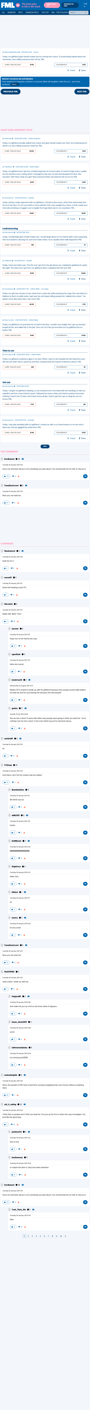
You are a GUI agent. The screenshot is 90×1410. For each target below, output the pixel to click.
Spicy (20, 13)
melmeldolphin (11, 1075)
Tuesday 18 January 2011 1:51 (20, 796)
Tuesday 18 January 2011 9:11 (20, 898)
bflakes (15, 892)
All (3, 13)
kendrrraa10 (17, 680)
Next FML (82, 92)
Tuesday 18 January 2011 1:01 (12, 583)
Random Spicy (32, 13)
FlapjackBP (16, 997)
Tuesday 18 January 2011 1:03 (12, 491)
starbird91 (8, 739)
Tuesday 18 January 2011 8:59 (20, 1002)
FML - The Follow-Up (60, 13)
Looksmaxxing (10, 229)
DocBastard (9, 459)
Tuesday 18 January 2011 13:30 (20, 1028)
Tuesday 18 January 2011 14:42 (20, 1163)
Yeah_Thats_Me (19, 1210)
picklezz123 (17, 1132)
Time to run (8, 351)
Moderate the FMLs (69, 5)
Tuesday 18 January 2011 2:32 (20, 1138)
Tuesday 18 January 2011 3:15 (20, 635)
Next (45, 446)
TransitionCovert (11, 486)
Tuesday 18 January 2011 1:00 (12, 557)
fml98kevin (17, 841)
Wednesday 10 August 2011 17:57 (21, 686)
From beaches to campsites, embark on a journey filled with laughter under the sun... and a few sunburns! (41, 82)
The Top (45, 13)
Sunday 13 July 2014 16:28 (19, 714)
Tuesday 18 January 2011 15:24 (20, 1053)
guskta (15, 708)
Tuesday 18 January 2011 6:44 (20, 1215)
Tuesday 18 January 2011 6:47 (20, 872)
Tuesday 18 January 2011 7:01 (20, 660)
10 (61, 1236)
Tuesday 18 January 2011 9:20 (20, 924)
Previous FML (10, 92)
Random (11, 13)
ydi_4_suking (10, 1105)
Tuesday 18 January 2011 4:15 (20, 821)
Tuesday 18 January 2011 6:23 (20, 847)
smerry (15, 918)
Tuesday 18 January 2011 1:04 (12, 465)
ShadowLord (9, 551)
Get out (6, 382)
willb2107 (16, 816)
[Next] (65, 1236)
